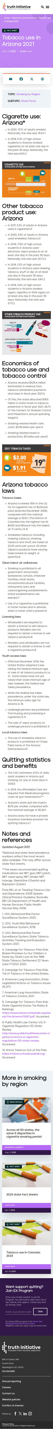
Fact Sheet (12, 31)
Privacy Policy (8, 1424)
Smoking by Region (28, 94)
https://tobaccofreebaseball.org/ (23, 1054)
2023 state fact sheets (22, 1194)
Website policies (11, 1399)
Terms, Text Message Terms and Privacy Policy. (24, 1323)
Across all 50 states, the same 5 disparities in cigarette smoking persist (24, 1133)
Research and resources (24, 18)
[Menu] (47, 7)
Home (7, 18)
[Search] (42, 7)
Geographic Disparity (14, 1147)
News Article (15, 1102)
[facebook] (15, 1414)
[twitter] (20, 1413)
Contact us (8, 1393)
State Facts (28, 101)
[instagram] (30, 1414)
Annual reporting (11, 1381)
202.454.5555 (8, 1371)
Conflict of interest (12, 1405)
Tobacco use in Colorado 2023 (23, 1254)
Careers (6, 1387)
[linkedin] (25, 1414)
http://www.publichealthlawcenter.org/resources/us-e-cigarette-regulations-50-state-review (26, 1037)
